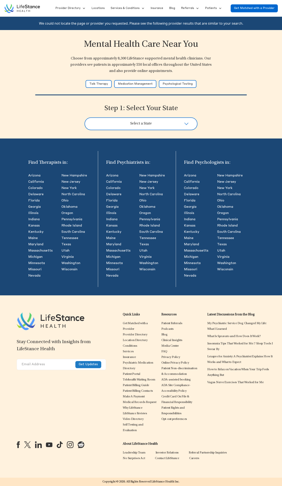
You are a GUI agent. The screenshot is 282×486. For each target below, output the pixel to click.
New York (69, 188)
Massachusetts (40, 250)
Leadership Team (134, 452)
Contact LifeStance (167, 458)
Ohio (64, 200)
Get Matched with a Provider (254, 8)
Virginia (67, 257)
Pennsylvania (71, 219)
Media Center (170, 346)
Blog (164, 334)
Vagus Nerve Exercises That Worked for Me (235, 382)
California (36, 182)
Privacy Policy (170, 357)
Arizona (34, 175)
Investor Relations (167, 452)
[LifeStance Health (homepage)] (22, 8)
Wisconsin (69, 269)
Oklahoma (69, 207)
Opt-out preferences (174, 419)
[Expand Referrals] (197, 8)
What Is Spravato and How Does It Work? (234, 336)
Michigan (35, 257)
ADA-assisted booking (176, 379)
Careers (194, 458)
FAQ (164, 351)
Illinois (33, 213)
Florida (34, 200)
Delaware (36, 194)
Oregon (67, 213)
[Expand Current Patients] (219, 8)
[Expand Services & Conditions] (142, 8)
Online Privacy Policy (175, 362)
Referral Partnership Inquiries (208, 452)
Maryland (35, 244)
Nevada (34, 275)
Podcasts (167, 329)
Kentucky (36, 232)
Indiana (34, 219)
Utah (65, 250)
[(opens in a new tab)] (18, 444)
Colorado (35, 188)
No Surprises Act (134, 458)
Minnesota (36, 263)
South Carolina (73, 232)
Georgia (34, 207)
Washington (70, 263)
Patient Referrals (171, 323)
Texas (66, 244)
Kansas (34, 225)
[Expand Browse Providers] (83, 8)
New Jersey (70, 182)
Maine (33, 238)
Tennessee (69, 238)
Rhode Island (71, 225)
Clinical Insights (171, 340)
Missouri (35, 269)
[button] (67, 8)
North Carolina (73, 194)
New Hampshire (74, 175)
